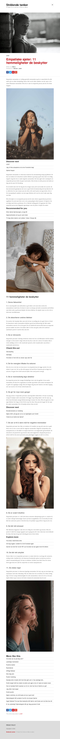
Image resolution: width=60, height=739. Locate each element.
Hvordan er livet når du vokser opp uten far (19, 357)
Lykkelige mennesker (12, 662)
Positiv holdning (11, 677)
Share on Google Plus (16, 72)
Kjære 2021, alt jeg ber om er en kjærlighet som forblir (22, 414)
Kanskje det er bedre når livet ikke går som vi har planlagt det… (25, 680)
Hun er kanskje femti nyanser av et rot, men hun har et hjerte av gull (26, 686)
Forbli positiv (10, 692)
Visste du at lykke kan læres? (15, 417)
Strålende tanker (17, 4)
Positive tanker (10, 665)
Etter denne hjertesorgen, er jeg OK (16, 212)
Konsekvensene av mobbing (14, 411)
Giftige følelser (10, 671)
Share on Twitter (10, 72)
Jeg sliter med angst (12, 689)
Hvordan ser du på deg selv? (14, 659)
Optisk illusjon (10, 170)
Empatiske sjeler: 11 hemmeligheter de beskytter (26, 61)
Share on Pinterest (13, 72)
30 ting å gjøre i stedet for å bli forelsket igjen (20, 543)
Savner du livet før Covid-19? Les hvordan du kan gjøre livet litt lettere (27, 546)
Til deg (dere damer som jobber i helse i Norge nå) (21, 218)
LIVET (7, 55)
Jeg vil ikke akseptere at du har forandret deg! (20, 167)
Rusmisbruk (9, 668)
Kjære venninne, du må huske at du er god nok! (20, 695)
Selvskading (9, 351)
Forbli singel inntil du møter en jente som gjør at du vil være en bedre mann (28, 683)
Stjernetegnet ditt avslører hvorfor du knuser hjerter (21, 698)
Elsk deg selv (10, 674)
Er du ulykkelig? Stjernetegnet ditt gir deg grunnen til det (23, 704)
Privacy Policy (11, 725)
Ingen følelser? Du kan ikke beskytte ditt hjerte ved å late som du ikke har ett (29, 701)
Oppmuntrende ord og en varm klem (17, 215)
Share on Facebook (7, 72)
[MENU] (52, 4)
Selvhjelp (9, 354)
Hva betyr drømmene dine (14, 540)
